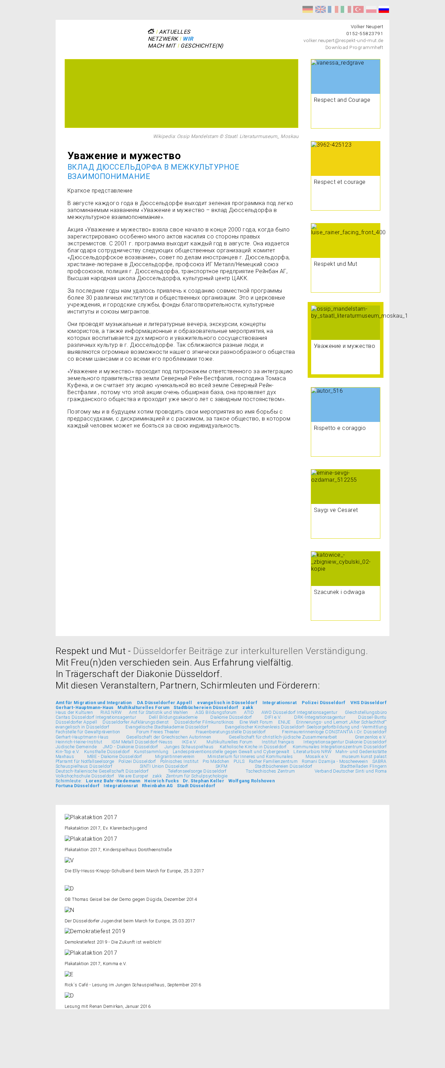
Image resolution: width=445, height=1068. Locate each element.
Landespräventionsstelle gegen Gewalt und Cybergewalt (231, 751)
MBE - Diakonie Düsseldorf (114, 756)
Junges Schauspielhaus (189, 746)
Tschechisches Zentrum (270, 771)
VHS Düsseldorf (368, 702)
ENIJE (284, 722)
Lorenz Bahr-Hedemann (113, 780)
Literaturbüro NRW (312, 751)
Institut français (278, 741)
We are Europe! (133, 775)
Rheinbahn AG (157, 785)
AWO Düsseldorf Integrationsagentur (299, 712)
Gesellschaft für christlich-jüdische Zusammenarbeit (283, 737)
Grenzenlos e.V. (371, 737)
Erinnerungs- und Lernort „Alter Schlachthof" (341, 722)
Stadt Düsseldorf (196, 785)
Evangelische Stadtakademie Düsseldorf (167, 726)
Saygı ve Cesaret (358, 9)
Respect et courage (333, 9)
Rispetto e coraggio (345, 9)
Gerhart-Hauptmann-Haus (85, 707)
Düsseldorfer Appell (76, 722)
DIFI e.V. (273, 717)
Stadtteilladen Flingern (363, 766)
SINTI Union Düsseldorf (164, 766)
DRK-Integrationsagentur (319, 717)
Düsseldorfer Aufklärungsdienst (136, 722)
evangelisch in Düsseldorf (227, 702)
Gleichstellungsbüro (366, 712)
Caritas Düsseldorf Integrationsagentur (96, 717)
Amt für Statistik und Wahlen (158, 712)
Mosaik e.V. (317, 756)
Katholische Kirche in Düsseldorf (253, 746)
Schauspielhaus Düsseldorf (84, 766)
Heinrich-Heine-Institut (79, 741)
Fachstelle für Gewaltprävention (88, 731)
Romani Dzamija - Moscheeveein (335, 761)
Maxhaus (65, 756)
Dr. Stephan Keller (204, 780)
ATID (249, 712)
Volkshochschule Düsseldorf (85, 775)
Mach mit (162, 45)
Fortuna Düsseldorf (78, 785)
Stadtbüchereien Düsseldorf (205, 707)
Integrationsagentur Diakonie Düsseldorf (345, 741)
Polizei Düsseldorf (324, 702)
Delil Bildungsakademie (173, 717)
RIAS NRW (111, 712)
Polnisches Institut (179, 761)
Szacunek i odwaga (371, 9)
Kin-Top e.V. (68, 751)
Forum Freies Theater (157, 731)
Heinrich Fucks (161, 780)
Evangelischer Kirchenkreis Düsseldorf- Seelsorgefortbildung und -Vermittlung (306, 726)
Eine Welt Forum (256, 722)
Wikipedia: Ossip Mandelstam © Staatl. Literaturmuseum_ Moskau (225, 136)
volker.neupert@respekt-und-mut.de (343, 40)
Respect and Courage (320, 9)
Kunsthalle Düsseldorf (107, 751)
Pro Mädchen (216, 761)
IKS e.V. (189, 741)
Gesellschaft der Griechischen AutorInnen (168, 737)
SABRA (379, 761)
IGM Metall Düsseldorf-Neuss (142, 741)
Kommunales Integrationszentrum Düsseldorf (340, 746)
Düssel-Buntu (372, 717)
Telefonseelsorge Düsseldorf (197, 771)
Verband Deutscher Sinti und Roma (351, 771)
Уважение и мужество (383, 9)
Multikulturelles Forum (144, 707)
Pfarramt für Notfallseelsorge (85, 761)
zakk (247, 707)
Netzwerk (163, 38)
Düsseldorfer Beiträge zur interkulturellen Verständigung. (250, 651)
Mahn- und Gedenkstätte (361, 751)
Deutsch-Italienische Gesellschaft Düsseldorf (102, 771)
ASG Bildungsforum (215, 712)
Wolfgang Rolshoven (251, 780)
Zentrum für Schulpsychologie (196, 775)
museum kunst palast (364, 756)
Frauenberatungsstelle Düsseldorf (231, 731)
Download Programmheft (354, 47)
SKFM (222, 766)
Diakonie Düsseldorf (231, 717)
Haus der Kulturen (74, 712)
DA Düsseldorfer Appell (164, 702)
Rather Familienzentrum (273, 761)
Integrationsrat (279, 702)
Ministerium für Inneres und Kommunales (250, 756)
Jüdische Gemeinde (76, 746)
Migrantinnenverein (175, 756)
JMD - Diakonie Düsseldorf (130, 746)
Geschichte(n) (201, 45)
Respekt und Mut (307, 9)
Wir (188, 38)
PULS (239, 761)
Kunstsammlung (151, 751)
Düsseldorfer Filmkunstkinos (204, 722)
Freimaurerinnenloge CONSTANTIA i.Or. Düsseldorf (334, 731)
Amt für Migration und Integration (94, 702)
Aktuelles (174, 31)
